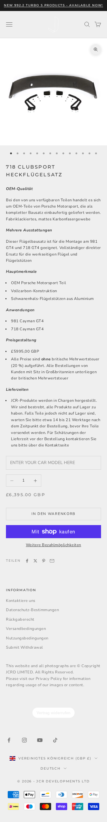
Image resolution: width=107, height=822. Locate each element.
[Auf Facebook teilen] (27, 560)
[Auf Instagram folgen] (24, 740)
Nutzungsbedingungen (27, 638)
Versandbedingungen (26, 628)
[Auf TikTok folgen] (55, 740)
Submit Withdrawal (24, 647)
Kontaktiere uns (20, 600)
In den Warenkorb (53, 513)
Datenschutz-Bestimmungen (32, 610)
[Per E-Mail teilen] (52, 560)
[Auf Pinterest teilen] (43, 560)
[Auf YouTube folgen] (40, 740)
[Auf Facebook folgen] (9, 740)
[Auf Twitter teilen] (35, 560)
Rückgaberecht (20, 619)
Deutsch (50, 768)
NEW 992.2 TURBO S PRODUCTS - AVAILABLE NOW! (53, 5)
